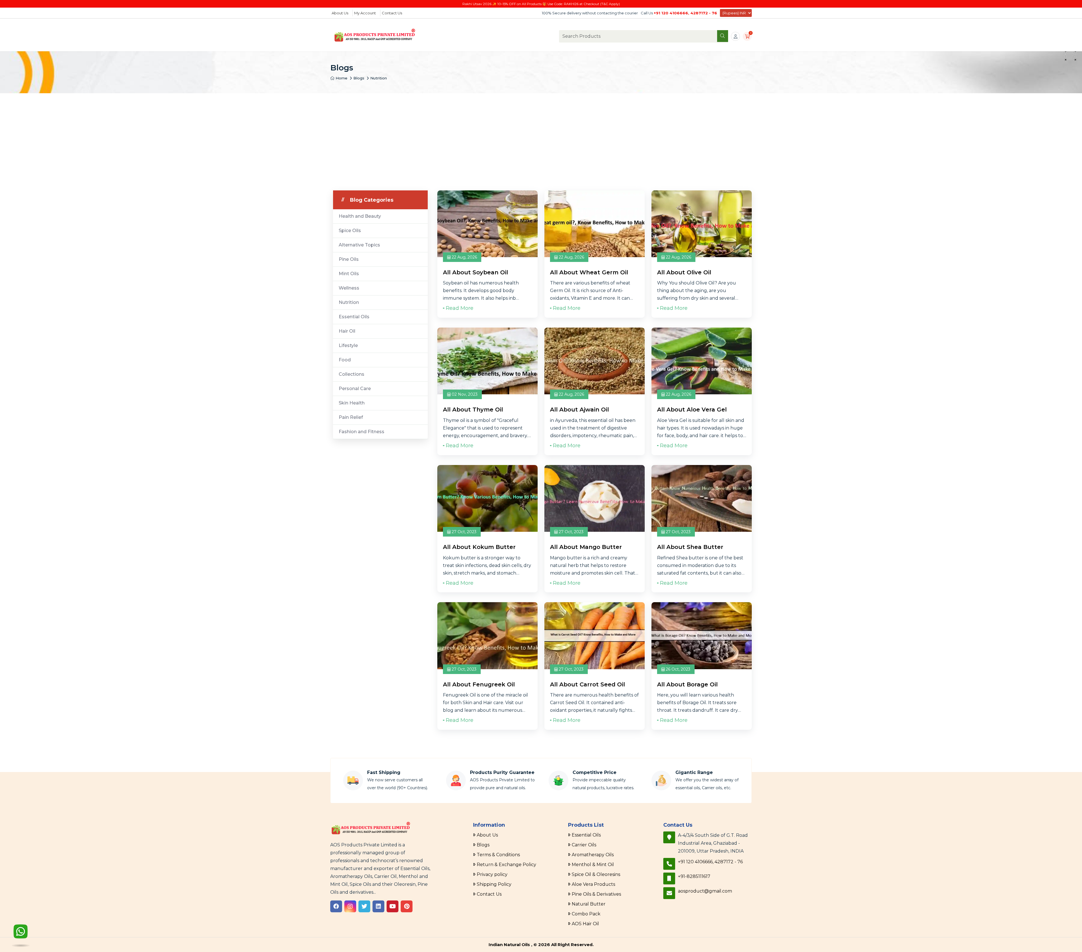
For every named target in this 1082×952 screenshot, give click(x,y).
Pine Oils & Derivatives (596, 894)
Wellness (349, 288)
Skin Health (352, 403)
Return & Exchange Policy (506, 864)
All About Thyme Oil (473, 409)
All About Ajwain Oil (579, 409)
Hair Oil (347, 331)
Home (340, 78)
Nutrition (378, 78)
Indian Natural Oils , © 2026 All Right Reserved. (541, 944)
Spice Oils (350, 230)
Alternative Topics (359, 245)
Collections (351, 374)
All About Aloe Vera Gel (692, 409)
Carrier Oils (584, 845)
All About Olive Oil (684, 272)
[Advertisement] (541, 135)
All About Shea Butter (690, 547)
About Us (340, 13)
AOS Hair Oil (585, 923)
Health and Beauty (360, 216)
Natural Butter (589, 904)
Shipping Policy (494, 884)
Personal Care (355, 388)
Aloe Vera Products (593, 884)
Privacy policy (492, 874)
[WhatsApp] (20, 935)
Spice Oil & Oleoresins (596, 874)
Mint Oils (349, 273)
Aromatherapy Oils (593, 854)
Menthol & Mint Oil (593, 864)
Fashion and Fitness (361, 431)
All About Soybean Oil (475, 272)
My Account (365, 13)
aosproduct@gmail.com (705, 891)
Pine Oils (349, 259)
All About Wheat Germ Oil (589, 272)
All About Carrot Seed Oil (587, 684)
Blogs (358, 78)
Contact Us (392, 13)
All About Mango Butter (586, 547)
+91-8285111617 (694, 876)
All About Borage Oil (687, 684)
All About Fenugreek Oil (479, 684)
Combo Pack (586, 914)
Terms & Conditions (498, 854)
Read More (459, 308)
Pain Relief (351, 417)
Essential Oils (354, 316)
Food (345, 359)
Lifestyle (348, 345)
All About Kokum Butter (479, 547)
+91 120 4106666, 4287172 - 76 (685, 13)
